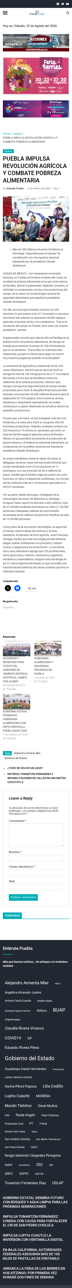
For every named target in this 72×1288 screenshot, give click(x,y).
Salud (34, 1131)
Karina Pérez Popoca (20, 1086)
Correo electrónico (22, 867)
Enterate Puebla (15, 188)
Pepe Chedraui (50, 1115)
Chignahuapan (12, 1019)
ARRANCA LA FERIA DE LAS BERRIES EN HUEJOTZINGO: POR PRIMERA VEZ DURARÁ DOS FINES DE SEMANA (34, 1272)
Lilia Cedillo (53, 1086)
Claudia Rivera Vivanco (24, 1028)
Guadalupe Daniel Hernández (25, 1069)
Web (12, 881)
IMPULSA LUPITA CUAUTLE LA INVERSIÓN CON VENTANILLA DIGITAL (33, 1237)
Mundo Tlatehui (18, 1105)
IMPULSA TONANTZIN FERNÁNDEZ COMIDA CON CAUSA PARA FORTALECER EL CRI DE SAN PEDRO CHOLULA (35, 1220)
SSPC (9, 1174)
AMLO (58, 983)
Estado (8, 151)
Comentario (18, 821)
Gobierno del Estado (16, 758)
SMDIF (9, 1164)
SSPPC (24, 1174)
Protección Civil (14, 1123)
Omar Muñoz (48, 1106)
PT (31, 1123)
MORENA (43, 1096)
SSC (39, 1164)
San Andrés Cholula (17, 1139)
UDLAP (57, 1183)
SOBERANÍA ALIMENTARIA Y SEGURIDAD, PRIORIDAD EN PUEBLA (43, 666)
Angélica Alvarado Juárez (23, 992)
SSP (51, 1165)
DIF (29, 1038)
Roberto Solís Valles (15, 1131)
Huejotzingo (58, 1069)
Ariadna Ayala (44, 1000)
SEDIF (34, 1147)
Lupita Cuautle (17, 1095)
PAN (7, 1115)
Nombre (15, 852)
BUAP (59, 1010)
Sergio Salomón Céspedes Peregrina (33, 1155)
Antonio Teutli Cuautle (18, 1000)
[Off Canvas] (5, 12)
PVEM (43, 1123)
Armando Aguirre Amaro (17, 1011)
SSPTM (39, 1173)
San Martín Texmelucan (48, 1139)
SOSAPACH (24, 1165)
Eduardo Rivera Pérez (22, 1047)
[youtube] (67, 4)
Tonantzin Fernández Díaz (25, 1183)
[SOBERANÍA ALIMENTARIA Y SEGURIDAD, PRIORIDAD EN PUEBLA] (48, 648)
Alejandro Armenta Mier (27, 753)
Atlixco (42, 1010)
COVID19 (13, 1038)
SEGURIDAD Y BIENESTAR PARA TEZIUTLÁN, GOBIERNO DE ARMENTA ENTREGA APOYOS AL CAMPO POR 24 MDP (15, 670)
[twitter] (62, 4)
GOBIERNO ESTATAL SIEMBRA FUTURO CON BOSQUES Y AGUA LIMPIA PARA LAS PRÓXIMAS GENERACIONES (35, 1202)
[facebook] (58, 4)
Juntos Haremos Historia (18, 1077)
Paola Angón (25, 1115)
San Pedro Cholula (15, 1147)
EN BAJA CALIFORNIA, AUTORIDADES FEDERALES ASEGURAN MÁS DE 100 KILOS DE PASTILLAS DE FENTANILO (32, 1254)
